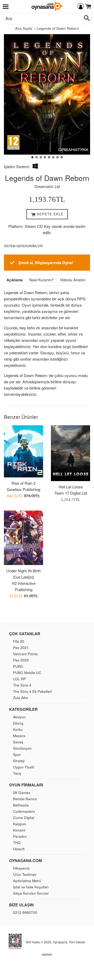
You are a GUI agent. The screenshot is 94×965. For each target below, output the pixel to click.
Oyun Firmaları (26, 785)
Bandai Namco (25, 798)
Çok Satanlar (24, 633)
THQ (17, 842)
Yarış (17, 773)
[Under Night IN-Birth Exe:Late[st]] (23, 538)
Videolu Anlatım (73, 279)
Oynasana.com (25, 860)
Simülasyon (22, 748)
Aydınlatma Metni (27, 880)
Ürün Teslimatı (24, 874)
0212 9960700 (25, 912)
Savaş (18, 741)
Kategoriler (23, 709)
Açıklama (15, 279)
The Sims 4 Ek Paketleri (32, 691)
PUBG (18, 666)
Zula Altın (20, 697)
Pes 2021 (21, 647)
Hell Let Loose (70, 486)
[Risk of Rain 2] (23, 451)
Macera (19, 735)
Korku (18, 729)
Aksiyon (19, 716)
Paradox (20, 836)
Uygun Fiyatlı (23, 766)
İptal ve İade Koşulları (31, 886)
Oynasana (60, 942)
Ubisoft (19, 848)
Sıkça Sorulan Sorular (31, 893)
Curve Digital (23, 817)
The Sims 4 (22, 685)
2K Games (21, 792)
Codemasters (24, 811)
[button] (10, 98)
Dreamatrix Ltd (47, 186)
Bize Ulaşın (21, 905)
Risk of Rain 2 (23, 483)
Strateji (19, 760)
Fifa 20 (18, 641)
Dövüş (18, 723)
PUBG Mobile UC (27, 672)
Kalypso (19, 823)
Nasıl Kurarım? (41, 279)
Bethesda (21, 805)
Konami (19, 830)
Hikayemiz (21, 868)
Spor (17, 754)
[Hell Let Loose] (70, 453)
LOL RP (19, 678)
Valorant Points (25, 653)
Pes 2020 (21, 660)
